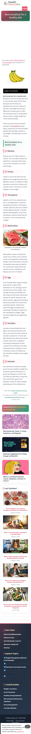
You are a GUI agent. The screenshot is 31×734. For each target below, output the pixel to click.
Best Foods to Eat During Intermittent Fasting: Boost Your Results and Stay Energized (15, 606)
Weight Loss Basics (10, 689)
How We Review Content (12, 641)
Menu (25, 8)
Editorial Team (9, 638)
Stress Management (11, 705)
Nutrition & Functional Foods (16, 667)
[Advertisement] (15, 38)
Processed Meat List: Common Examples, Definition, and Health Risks (15, 509)
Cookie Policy (20, 731)
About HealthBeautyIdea (12, 634)
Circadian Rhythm (10, 708)
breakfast (16, 126)
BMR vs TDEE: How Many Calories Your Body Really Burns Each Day (15, 557)
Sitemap (7, 648)
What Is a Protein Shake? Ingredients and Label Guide (15, 533)
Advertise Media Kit (11, 644)
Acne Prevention (9, 692)
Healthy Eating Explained (12, 695)
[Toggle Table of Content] (24, 91)
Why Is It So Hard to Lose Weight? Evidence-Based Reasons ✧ (15, 581)
